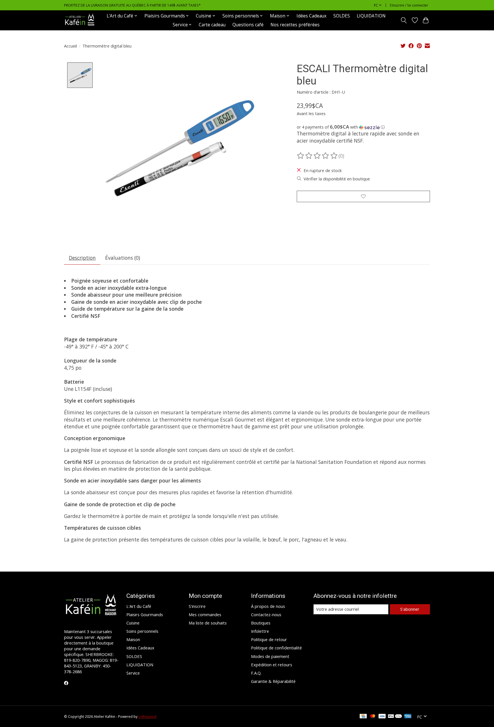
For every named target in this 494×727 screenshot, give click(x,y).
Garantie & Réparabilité (273, 681)
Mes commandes (205, 614)
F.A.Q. (256, 673)
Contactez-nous (266, 614)
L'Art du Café (138, 606)
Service (133, 673)
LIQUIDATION (371, 16)
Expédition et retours (271, 664)
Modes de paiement (270, 656)
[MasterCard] (373, 717)
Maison (133, 639)
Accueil (70, 46)
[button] (363, 127)
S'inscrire (197, 606)
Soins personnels (142, 631)
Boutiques (260, 623)
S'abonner (409, 609)
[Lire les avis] (317, 155)
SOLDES (341, 16)
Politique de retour (269, 639)
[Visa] (382, 717)
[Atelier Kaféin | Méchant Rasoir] (79, 20)
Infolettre (260, 631)
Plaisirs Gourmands (144, 614)
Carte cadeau (212, 25)
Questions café (248, 25)
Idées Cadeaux (311, 16)
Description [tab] (82, 257)
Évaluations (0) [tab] (122, 257)
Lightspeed (147, 716)
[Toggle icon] (404, 20)
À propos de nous (268, 606)
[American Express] (408, 717)
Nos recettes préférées (295, 25)
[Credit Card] (363, 717)
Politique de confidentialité (276, 648)
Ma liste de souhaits (208, 623)
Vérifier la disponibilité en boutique (337, 179)
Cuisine (133, 623)
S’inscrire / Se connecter (409, 5)
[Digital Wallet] (395, 717)
